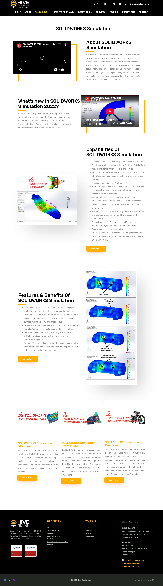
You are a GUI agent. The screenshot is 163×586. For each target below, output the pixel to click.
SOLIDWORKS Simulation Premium (122, 444)
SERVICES (101, 12)
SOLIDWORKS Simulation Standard (35, 445)
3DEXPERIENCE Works (64, 12)
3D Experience (53, 530)
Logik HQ (150, 580)
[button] (96, 249)
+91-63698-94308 (132, 564)
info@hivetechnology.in (141, 4)
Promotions (89, 536)
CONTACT (143, 12)
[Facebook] (5, 580)
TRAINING (113, 12)
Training (87, 533)
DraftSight (51, 539)
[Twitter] (9, 580)
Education (51, 545)
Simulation (51, 533)
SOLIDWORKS (41, 12)
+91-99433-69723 (132, 567)
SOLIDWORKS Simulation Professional (78, 444)
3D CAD (50, 527)
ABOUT (27, 12)
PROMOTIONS (128, 12)
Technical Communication (57, 542)
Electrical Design (54, 536)
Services (88, 530)
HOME (18, 12)
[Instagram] (14, 580)
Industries (88, 527)
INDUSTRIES (84, 12)
